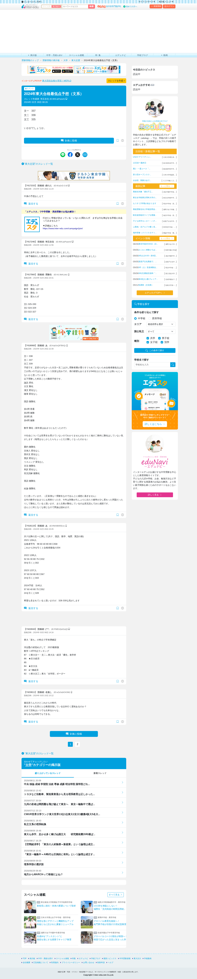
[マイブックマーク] (117, 204)
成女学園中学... (170, 256)
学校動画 (147, 958)
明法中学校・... (170, 268)
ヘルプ (110, 962)
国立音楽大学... (170, 273)
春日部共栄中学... (169, 163)
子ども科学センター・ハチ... (145, 221)
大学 (28, 764)
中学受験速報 (125, 958)
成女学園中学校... (169, 192)
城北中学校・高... (169, 215)
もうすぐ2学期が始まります (144, 203)
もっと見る (165, 186)
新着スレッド (100, 773)
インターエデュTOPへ (32, 2)
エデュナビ (83, 958)
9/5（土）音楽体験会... (148, 267)
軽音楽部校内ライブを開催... (145, 215)
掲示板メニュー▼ (166, 2)
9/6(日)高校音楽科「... (148, 273)
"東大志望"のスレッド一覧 (38, 164)
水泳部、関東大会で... (142, 180)
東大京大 (137, 958)
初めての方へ (131, 6)
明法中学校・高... (169, 203)
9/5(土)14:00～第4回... (148, 256)
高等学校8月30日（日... (148, 244)
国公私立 (139, 331)
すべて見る (114, 894)
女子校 (154, 342)
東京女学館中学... (169, 198)
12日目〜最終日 (139, 163)
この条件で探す (156, 350)
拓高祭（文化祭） (146, 285)
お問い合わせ (88, 962)
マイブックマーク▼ (147, 2)
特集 (74, 958)
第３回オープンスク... (142, 174)
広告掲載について (40, 962)
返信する (33, 203)
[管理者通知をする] (122, 140)
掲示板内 (56, 6)
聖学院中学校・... (169, 227)
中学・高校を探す (45, 958)
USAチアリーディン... (142, 157)
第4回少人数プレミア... (148, 279)
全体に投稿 (71, 140)
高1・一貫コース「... (141, 169)
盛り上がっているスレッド (48, 773)
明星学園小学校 (170, 250)
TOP (24, 958)
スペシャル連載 (62, 958)
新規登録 (157, 6)
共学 (152, 338)
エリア (138, 324)
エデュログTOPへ (153, 292)
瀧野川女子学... (170, 244)
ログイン (170, 6)
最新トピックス (109, 958)
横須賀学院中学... (169, 169)
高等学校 (157, 318)
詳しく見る (153, 495)
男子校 (165, 338)
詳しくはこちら (153, 424)
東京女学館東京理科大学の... (145, 197)
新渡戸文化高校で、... (148, 261)
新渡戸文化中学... (169, 221)
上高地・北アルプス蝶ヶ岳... (145, 227)
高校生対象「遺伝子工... (143, 192)
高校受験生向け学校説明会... (145, 209)
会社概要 (26, 962)
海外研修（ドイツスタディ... (145, 233)
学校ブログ (95, 958)
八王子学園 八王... (169, 181)
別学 (166, 342)
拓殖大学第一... (170, 285)
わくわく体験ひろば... (148, 250)
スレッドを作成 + (116, 80)
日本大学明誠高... (169, 175)
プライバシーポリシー (71, 962)
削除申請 (101, 962)
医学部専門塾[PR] (113, 6)
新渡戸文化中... (170, 262)
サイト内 (46, 6)
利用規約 (54, 962)
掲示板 (32, 958)
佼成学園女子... (170, 279)
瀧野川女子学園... (169, 209)
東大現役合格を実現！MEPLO (56, 80)
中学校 (141, 318)
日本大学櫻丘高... (169, 157)
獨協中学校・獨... (169, 233)
